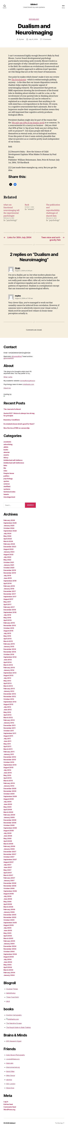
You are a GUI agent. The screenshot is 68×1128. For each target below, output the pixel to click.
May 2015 (7, 636)
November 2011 (10, 728)
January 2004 (9, 975)
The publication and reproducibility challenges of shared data (53, 210)
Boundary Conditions (12, 420)
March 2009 (8, 812)
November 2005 (10, 917)
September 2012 (10, 702)
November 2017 (10, 594)
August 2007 (9, 862)
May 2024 (7, 536)
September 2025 (10, 523)
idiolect (33, 4)
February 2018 (9, 586)
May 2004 (7, 965)
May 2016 (7, 618)
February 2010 (9, 783)
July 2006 (7, 896)
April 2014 (7, 662)
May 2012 (7, 712)
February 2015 (9, 644)
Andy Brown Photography (15, 1055)
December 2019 (10, 570)
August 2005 (9, 925)
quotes (6, 481)
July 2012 (7, 707)
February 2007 (9, 878)
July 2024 (7, 533)
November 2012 (10, 696)
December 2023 (10, 547)
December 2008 (10, 820)
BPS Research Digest (13, 1041)
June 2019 (8, 578)
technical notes (9, 492)
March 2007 (8, 875)
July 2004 (7, 959)
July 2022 (7, 557)
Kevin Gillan (10, 1071)
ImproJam (9, 1063)
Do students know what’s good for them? (19, 424)
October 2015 (9, 628)
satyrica (9, 1080)
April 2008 (8, 841)
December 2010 (10, 757)
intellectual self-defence (13, 460)
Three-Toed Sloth (12, 997)
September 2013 (10, 673)
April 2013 (7, 683)
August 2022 (8, 554)
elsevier (7, 452)
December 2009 (10, 788)
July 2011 (7, 738)
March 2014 (8, 665)
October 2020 (9, 568)
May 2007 (7, 870)
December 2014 (10, 649)
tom (22, 39)
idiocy (6, 457)
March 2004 (8, 970)
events (6, 455)
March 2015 (8, 641)
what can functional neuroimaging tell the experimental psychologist (11, 210)
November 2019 (10, 573)
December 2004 (10, 946)
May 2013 (7, 681)
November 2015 (10, 625)
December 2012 (10, 694)
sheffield (7, 486)
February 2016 (9, 623)
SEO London (10, 1084)
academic (7, 442)
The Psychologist (18, 80)
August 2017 (8, 599)
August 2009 (9, 799)
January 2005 (9, 944)
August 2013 (8, 675)
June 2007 (8, 867)
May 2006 (7, 901)
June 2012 (8, 710)
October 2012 (9, 699)
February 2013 (9, 689)
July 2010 (7, 770)
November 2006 (10, 886)
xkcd (8, 1001)
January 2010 (9, 786)
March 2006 (8, 907)
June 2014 (8, 660)
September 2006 (10, 891)
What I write (8, 377)
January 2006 (9, 912)
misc (5, 471)
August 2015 (8, 631)
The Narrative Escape (14, 1023)
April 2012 (7, 715)
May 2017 (7, 602)
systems (7, 489)
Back (27, 205)
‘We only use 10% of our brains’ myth (28, 123)
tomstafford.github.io (27, 381)
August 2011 (8, 736)
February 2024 (9, 544)
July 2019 (7, 575)
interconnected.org (13, 1067)
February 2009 (9, 815)
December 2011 (10, 725)
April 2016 (7, 620)
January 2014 (9, 670)
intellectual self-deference (14, 463)
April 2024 (8, 539)
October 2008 (9, 825)
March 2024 (8, 541)
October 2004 (9, 951)
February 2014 (9, 667)
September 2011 (10, 733)
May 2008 (7, 838)
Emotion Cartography (14, 1015)
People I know (9, 473)
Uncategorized (9, 497)
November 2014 (10, 652)
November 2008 (10, 823)
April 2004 (8, 967)
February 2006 (9, 909)
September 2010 (10, 765)
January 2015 (9, 646)
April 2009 (8, 809)
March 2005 (8, 938)
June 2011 (7, 741)
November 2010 (10, 760)
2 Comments (47, 39)
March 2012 (8, 717)
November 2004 (10, 949)
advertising (8, 444)
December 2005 (10, 915)
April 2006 (8, 904)
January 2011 (9, 754)
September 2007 (10, 859)
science (7, 484)
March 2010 (8, 781)
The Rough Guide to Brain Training (18, 1027)
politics (6, 476)
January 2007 (9, 880)
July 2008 (7, 833)
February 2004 (9, 972)
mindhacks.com (28, 384)
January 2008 (9, 849)
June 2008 (8, 836)
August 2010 (8, 767)
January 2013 (9, 691)
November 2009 (10, 791)
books (6, 450)
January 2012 (9, 723)
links (5, 465)
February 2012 (9, 720)
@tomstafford (17, 356)
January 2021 (9, 565)
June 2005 (8, 930)
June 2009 (8, 804)
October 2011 (9, 731)
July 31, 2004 (33, 39)
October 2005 (9, 920)
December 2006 (10, 883)
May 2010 (7, 775)
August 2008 (9, 830)
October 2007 (9, 857)
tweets (6, 494)
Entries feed (8, 1104)
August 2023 (8, 549)
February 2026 (9, 520)
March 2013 (8, 686)
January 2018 (9, 589)
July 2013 (7, 678)
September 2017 (10, 596)
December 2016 (10, 610)
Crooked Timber (12, 989)
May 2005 (7, 933)
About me (7, 388)
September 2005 (10, 923)
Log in (6, 1102)
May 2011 (7, 744)
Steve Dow (10, 1088)
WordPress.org (9, 1109)
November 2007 (10, 854)
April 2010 (8, 778)
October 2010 (9, 762)
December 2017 (10, 591)
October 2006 (9, 888)
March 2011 (8, 749)
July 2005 (7, 928)
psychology (34, 19)
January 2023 (9, 552)
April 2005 (8, 936)
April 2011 (7, 746)
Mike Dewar (10, 1075)
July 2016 (7, 615)
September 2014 (10, 657)
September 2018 (10, 581)
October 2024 (9, 528)
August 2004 (9, 957)
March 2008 (8, 844)
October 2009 (9, 794)
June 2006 (8, 899)
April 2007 (8, 873)
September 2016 (10, 612)
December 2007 (10, 852)
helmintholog (10, 993)
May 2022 (7, 560)
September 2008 (10, 828)
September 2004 (10, 954)
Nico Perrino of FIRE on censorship (17, 428)
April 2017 (7, 604)
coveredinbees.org (12, 1059)
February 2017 (9, 607)
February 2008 (9, 846)
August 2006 (9, 894)
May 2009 (7, 807)
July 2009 (7, 802)
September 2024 (10, 531)
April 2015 (7, 639)
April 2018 (7, 583)
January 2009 (9, 817)
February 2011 (9, 752)
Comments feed (10, 1107)
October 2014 (9, 654)
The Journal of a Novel (12, 409)
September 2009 (10, 796)
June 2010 (8, 773)
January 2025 (9, 525)
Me (5, 468)
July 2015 (7, 633)
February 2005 (9, 941)
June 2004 (8, 962)
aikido (6, 447)
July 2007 (7, 865)
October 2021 (9, 562)
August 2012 (8, 704)
